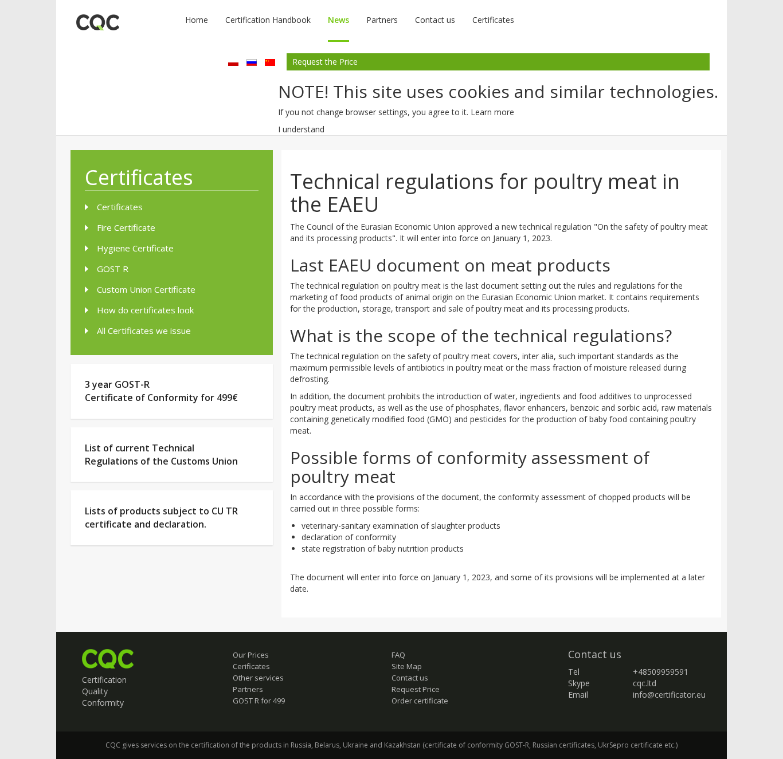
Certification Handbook (268, 19)
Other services (258, 678)
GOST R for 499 (259, 700)
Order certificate (419, 700)
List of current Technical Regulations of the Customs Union (161, 454)
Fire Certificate (126, 227)
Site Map (406, 666)
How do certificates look (145, 310)
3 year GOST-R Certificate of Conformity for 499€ (161, 391)
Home (196, 19)
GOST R (112, 268)
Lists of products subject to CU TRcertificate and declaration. (161, 517)
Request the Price (325, 61)
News (338, 19)
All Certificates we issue (144, 330)
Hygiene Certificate (135, 248)
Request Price (415, 689)
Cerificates (251, 666)
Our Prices (251, 655)
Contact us (435, 19)
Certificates (493, 19)
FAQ (398, 655)
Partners (382, 19)
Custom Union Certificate (146, 289)
